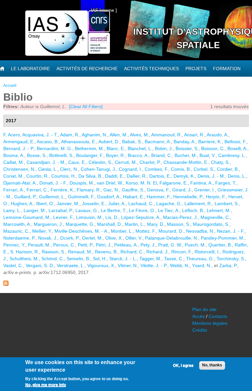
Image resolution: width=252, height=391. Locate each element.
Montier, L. (122, 231)
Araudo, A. (217, 134)
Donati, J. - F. (53, 183)
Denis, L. (237, 176)
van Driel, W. (110, 183)
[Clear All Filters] (86, 106)
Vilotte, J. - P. (153, 265)
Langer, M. (35, 210)
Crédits (199, 330)
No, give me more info (45, 384)
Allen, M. (119, 134)
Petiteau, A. (126, 244)
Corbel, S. (204, 169)
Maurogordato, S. (211, 224)
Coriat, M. (13, 176)
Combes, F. (156, 169)
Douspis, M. (82, 183)
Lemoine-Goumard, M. (27, 217)
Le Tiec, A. (168, 210)
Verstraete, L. (71, 265)
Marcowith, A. (17, 224)
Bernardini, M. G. (54, 148)
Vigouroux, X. (101, 265)
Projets (195, 68)
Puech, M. (195, 244)
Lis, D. (111, 217)
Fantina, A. (201, 183)
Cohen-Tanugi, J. (98, 169)
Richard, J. (157, 251)
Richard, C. (132, 251)
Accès (198, 316)
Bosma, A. (13, 155)
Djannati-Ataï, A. (20, 183)
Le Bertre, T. (113, 210)
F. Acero (11, 134)
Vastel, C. (13, 265)
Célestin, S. (100, 162)
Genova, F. (158, 189)
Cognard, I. (130, 169)
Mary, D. (155, 224)
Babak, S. (132, 141)
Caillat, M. (13, 162)
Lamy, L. (12, 210)
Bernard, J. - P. (18, 148)
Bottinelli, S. (61, 155)
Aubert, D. (108, 141)
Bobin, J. (164, 148)
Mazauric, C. (16, 231)
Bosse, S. (37, 155)
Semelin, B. (78, 258)
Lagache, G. (169, 203)
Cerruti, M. (126, 162)
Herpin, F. (216, 196)
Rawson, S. (53, 251)
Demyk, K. (184, 176)
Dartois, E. (160, 176)
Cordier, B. (228, 169)
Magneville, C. (215, 217)
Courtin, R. (37, 176)
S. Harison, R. (24, 251)
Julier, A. (117, 203)
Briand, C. (161, 155)
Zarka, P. (228, 265)
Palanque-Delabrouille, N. (171, 238)
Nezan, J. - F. (230, 231)
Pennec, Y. (14, 244)
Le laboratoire (30, 68)
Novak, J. (47, 238)
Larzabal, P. (61, 210)
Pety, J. (148, 244)
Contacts (218, 316)
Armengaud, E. (18, 141)
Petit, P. (85, 244)
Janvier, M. (68, 203)
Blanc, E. (116, 148)
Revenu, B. (106, 251)
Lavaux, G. (86, 210)
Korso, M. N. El (141, 183)
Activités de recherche (86, 68)
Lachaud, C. (141, 203)
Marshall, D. (109, 224)
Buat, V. (208, 155)
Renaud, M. (80, 251)
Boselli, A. (237, 148)
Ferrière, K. (62, 189)
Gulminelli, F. (81, 196)
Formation (227, 68)
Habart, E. (133, 196)
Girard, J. (182, 189)
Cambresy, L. (232, 155)
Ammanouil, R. (166, 134)
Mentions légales (209, 323)
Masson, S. (178, 224)
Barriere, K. (210, 141)
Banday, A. (185, 141)
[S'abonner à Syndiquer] (6, 284)
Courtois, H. (63, 176)
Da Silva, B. (90, 176)
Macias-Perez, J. (180, 217)
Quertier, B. (220, 244)
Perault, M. (39, 244)
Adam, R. (69, 134)
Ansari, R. (194, 134)
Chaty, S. (220, 162)
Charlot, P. (150, 162)
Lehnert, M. (219, 210)
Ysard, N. (201, 265)
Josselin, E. (94, 203)
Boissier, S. (187, 148)
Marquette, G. (80, 224)
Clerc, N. (69, 169)
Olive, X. (114, 238)
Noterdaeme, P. (19, 238)
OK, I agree (183, 365)
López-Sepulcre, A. (140, 217)
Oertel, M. (92, 238)
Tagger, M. (150, 258)
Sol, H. (100, 258)
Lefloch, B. (193, 210)
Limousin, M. (89, 217)
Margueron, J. (48, 224)
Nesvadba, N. (200, 231)
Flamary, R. (89, 189)
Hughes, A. (22, 203)
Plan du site (204, 309)
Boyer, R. (115, 155)
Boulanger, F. (89, 155)
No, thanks (212, 365)
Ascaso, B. (48, 141)
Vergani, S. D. (40, 265)
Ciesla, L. (47, 169)
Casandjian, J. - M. (46, 162)
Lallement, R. (198, 203)
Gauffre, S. (133, 189)
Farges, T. (225, 183)
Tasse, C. (173, 258)
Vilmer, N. (128, 265)
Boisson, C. (213, 148)
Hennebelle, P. (188, 196)
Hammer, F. (159, 196)
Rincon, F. (181, 251)
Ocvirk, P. (69, 238)
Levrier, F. (63, 217)
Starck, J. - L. (123, 258)
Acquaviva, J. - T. (40, 134)
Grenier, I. (204, 189)
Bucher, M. (186, 155)
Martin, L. (134, 224)
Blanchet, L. (140, 148)
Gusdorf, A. (108, 196)
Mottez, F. (146, 231)
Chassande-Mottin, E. (185, 162)
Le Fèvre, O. (142, 210)
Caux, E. (77, 162)
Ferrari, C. (37, 189)
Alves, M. (139, 134)
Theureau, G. (200, 258)
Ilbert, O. (45, 203)
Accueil (9, 85)
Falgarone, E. (173, 183)
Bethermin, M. (89, 148)
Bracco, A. (138, 155)
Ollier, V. (133, 238)
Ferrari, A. (13, 189)
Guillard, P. (25, 196)
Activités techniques (151, 68)
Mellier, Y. (42, 231)
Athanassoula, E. (78, 141)
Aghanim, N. (94, 134)
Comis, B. (181, 169)
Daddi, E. (114, 176)
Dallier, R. (137, 176)
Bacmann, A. (158, 141)
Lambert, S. (227, 203)
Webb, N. (179, 265)
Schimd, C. (52, 258)
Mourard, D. (170, 231)
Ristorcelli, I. (207, 251)
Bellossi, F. (235, 141)
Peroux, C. (64, 244)
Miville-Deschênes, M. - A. (81, 231)
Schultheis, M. (24, 258)
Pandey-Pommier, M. (222, 238)
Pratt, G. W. (170, 244)
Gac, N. (111, 189)
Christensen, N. (19, 169)
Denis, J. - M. (211, 176)
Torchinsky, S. (231, 258)
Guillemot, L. (52, 196)
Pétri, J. (104, 244)
